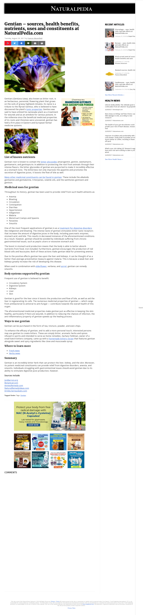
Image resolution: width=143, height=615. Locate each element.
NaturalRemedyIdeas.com (16, 388)
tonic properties (34, 109)
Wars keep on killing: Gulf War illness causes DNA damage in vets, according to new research (121, 116)
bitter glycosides (49, 161)
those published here (88, 604)
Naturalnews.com (118, 120)
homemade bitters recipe (61, 338)
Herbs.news (14, 353)
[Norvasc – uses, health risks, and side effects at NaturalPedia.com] (109, 46)
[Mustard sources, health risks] (109, 73)
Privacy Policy (71, 608)
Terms (58, 601)
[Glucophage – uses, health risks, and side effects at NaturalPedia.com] (109, 33)
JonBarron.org (11, 380)
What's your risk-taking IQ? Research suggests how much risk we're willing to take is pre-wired (122, 150)
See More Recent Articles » (114, 95)
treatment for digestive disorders (75, 228)
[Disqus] (49, 503)
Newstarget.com (118, 109)
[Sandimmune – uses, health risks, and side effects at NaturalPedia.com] (109, 86)
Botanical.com (11, 382)
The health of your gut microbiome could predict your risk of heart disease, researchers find (121, 126)
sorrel (63, 266)
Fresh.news (14, 350)
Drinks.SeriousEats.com (15, 390)
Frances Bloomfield (35, 38)
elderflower (41, 266)
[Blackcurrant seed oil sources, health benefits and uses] (109, 60)
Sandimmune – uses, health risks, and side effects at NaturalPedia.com (125, 84)
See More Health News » (114, 159)
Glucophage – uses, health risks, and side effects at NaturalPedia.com (124, 31)
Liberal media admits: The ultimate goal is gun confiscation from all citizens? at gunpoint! (121, 106)
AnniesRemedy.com (13, 385)
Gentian (23, 395)
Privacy (53, 601)
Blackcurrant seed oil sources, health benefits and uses (126, 58)
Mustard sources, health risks (125, 70)
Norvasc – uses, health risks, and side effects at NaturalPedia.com (125, 45)
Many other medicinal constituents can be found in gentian (33, 177)
